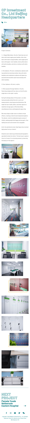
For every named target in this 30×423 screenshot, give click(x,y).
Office (5, 22)
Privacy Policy (23, 418)
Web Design (13, 419)
